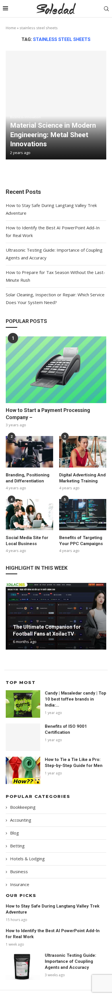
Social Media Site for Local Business (27, 540)
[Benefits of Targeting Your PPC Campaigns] (83, 514)
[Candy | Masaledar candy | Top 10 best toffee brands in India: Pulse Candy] (23, 704)
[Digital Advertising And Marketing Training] (83, 452)
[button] (11, 616)
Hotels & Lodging (27, 858)
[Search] (106, 8)
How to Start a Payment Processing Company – (48, 413)
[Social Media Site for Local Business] (29, 514)
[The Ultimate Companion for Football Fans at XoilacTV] (56, 616)
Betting (17, 846)
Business (19, 871)
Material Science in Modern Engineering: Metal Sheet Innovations (53, 134)
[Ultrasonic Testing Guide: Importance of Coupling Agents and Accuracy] (23, 966)
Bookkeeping (23, 807)
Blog (14, 833)
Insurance (19, 884)
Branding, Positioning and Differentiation (27, 478)
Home (11, 27)
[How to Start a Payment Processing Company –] (56, 369)
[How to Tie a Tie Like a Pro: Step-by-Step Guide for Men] (23, 770)
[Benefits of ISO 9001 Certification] (23, 737)
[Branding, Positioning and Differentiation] (29, 452)
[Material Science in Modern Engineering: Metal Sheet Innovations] (56, 105)
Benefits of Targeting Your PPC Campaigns (81, 540)
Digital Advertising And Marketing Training (82, 478)
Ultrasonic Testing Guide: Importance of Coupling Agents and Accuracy (70, 961)
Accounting (20, 820)
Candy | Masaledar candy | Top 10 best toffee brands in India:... (75, 699)
